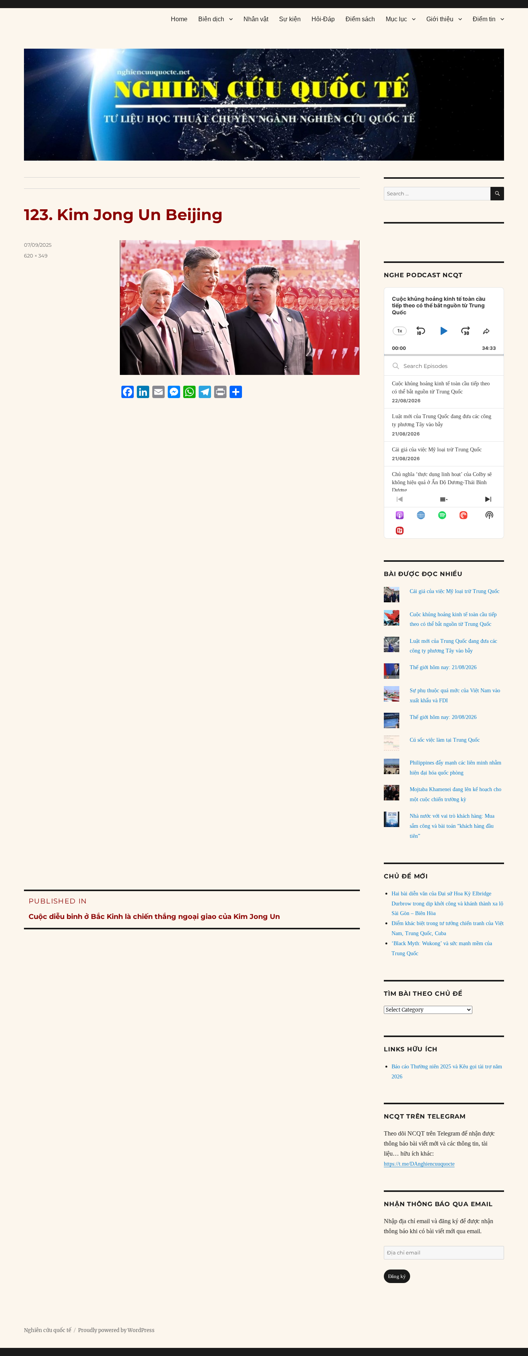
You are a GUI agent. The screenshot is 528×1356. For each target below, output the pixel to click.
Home (179, 19)
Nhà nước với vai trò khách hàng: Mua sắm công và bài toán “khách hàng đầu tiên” (452, 826)
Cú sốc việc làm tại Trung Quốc (445, 740)
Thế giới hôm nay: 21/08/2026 (443, 667)
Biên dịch (211, 19)
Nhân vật (256, 19)
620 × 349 (36, 256)
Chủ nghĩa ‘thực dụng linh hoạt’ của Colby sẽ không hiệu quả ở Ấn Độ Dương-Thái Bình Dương (442, 482)
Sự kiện (290, 19)
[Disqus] (192, 550)
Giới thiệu (439, 19)
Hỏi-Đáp (323, 19)
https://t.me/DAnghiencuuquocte (419, 1164)
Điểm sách (360, 19)
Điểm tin (484, 19)
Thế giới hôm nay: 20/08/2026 (443, 717)
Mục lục (396, 19)
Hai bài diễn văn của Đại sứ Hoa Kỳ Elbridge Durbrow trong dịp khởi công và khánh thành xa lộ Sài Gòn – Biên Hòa (447, 904)
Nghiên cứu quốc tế (47, 1330)
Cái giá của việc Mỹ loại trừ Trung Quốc (437, 450)
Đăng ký (397, 1276)
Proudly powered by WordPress (116, 1330)
